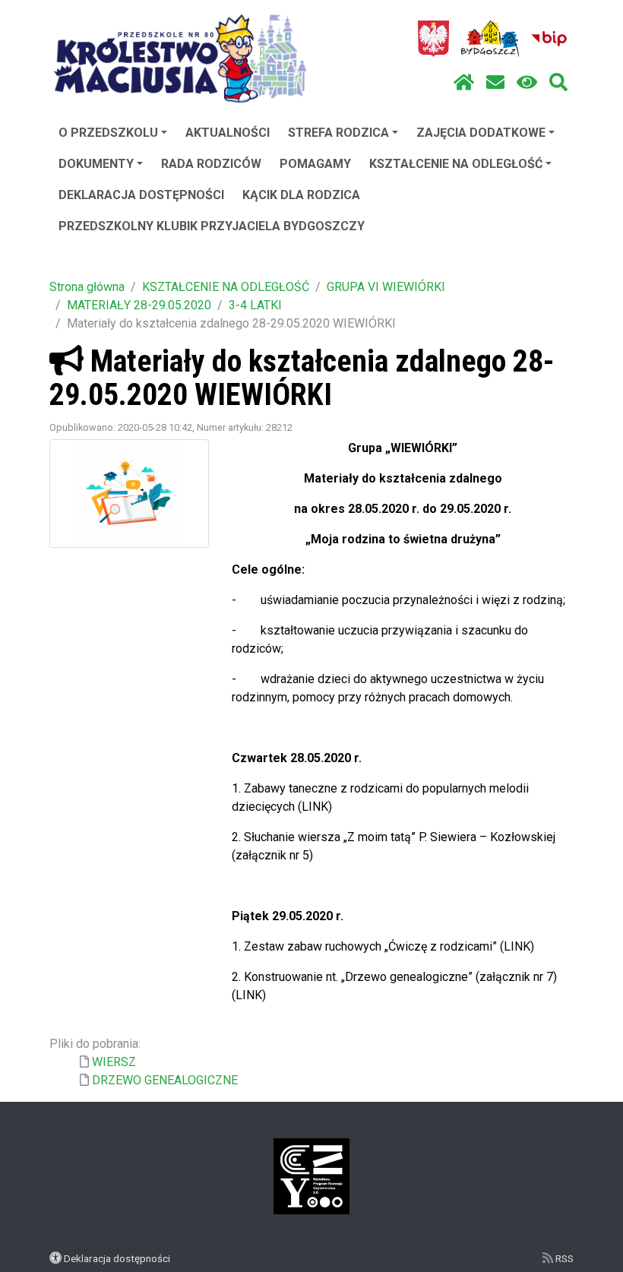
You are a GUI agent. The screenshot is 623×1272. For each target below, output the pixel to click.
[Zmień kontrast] (527, 83)
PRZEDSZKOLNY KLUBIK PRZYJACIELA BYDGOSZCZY (212, 226)
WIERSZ (114, 1062)
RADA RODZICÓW (211, 164)
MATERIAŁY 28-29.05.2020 (139, 305)
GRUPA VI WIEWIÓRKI (386, 287)
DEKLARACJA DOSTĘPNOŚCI (141, 195)
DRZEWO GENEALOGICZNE (165, 1080)
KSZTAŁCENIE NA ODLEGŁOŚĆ (455, 164)
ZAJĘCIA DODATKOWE (481, 132)
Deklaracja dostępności (117, 1258)
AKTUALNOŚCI (227, 132)
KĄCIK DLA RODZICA (301, 195)
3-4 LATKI (255, 305)
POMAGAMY (315, 164)
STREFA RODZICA (338, 132)
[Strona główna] (463, 83)
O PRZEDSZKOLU (108, 132)
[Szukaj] (558, 83)
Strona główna (87, 287)
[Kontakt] (495, 83)
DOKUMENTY (96, 164)
